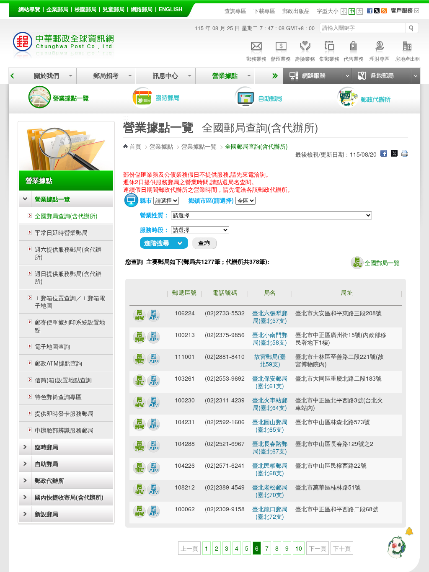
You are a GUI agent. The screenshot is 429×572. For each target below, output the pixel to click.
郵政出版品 (296, 11)
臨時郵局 (167, 97)
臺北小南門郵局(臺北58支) (269, 338)
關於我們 (46, 75)
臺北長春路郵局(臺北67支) (269, 447)
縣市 (146, 200)
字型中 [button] (352, 11)
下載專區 (264, 11)
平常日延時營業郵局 (61, 232)
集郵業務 (329, 58)
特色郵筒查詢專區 (58, 396)
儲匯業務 (281, 58)
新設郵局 (46, 514)
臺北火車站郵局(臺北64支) (269, 404)
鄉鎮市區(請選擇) (211, 200)
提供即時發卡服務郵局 (64, 413)
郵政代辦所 (372, 97)
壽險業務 (305, 58)
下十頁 (342, 548)
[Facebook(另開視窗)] (369, 11)
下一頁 (317, 548)
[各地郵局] (385, 76)
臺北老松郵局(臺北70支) (269, 491)
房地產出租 (407, 58)
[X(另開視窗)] (377, 11)
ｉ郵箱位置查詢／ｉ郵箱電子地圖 (70, 301)
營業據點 (225, 75)
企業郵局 (57, 9)
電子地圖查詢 (52, 346)
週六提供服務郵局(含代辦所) (68, 253)
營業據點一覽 (64, 97)
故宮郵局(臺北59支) (270, 360)
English (170, 9)
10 (298, 548)
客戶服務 (407, 13)
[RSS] (384, 11)
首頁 (135, 146)
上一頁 (189, 548)
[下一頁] (274, 76)
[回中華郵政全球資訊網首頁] (63, 54)
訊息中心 (165, 75)
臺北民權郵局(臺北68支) (269, 469)
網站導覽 (29, 9)
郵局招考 (106, 75)
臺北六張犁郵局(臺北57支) (269, 317)
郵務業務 (256, 58)
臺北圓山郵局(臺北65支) (269, 425)
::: (13, 8)
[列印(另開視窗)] (404, 154)
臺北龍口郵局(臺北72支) (269, 512)
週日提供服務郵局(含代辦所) (68, 277)
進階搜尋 (156, 242)
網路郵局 (141, 9)
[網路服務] (317, 76)
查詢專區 (235, 11)
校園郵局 (85, 9)
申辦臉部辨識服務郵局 (64, 430)
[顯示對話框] (409, 531)
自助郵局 (270, 97)
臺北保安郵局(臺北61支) (269, 382)
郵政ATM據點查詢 (58, 363)
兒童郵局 (113, 9)
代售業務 (354, 58)
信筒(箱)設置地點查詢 (63, 380)
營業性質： (154, 215)
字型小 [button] (344, 11)
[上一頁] (12, 76)
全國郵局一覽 (382, 262)
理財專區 (380, 58)
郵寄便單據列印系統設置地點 (70, 326)
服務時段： (154, 229)
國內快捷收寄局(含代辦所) (69, 497)
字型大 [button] (360, 11)
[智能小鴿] (395, 546)
